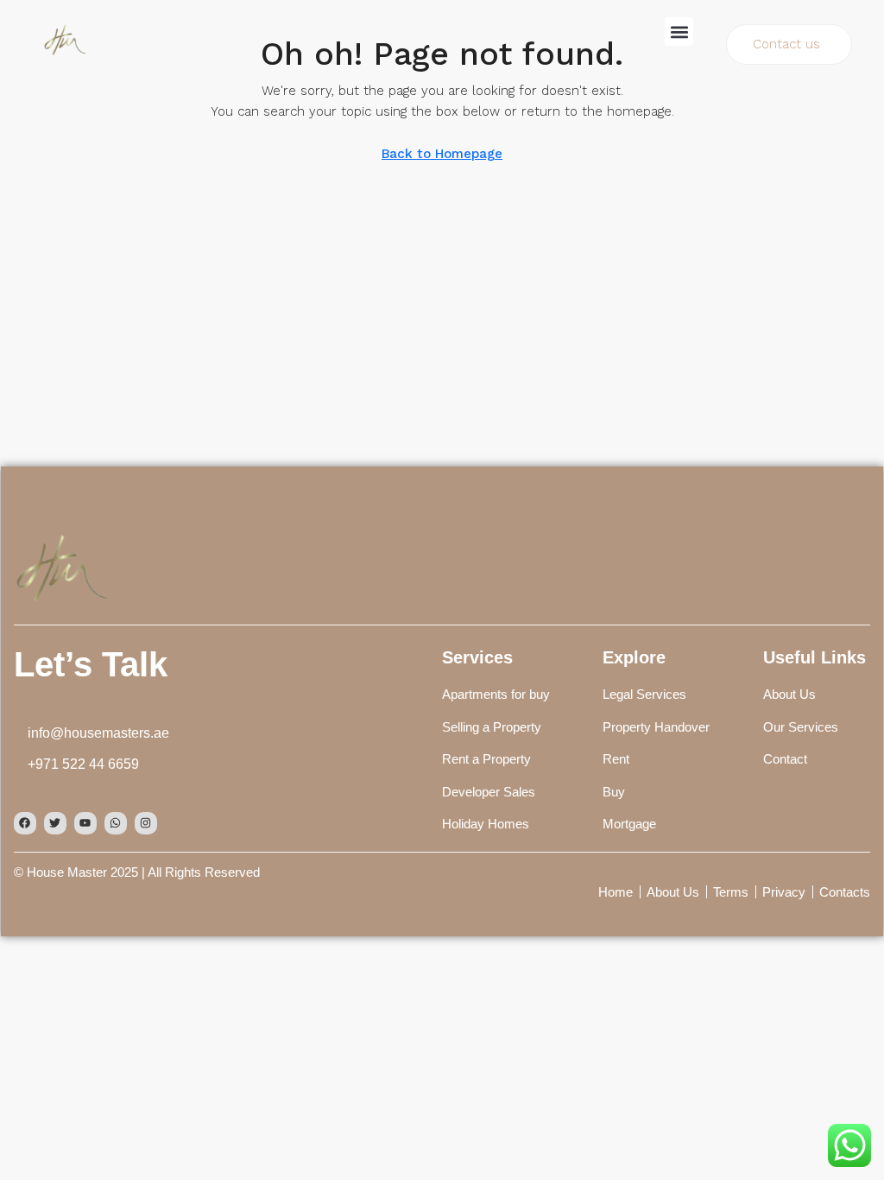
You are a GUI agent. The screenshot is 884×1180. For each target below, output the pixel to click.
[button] (679, 31)
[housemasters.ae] (60, 565)
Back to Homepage (442, 154)
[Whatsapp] (115, 823)
